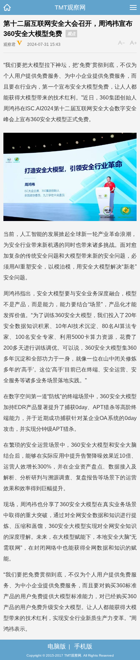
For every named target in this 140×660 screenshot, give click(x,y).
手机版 (83, 646)
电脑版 (57, 646)
